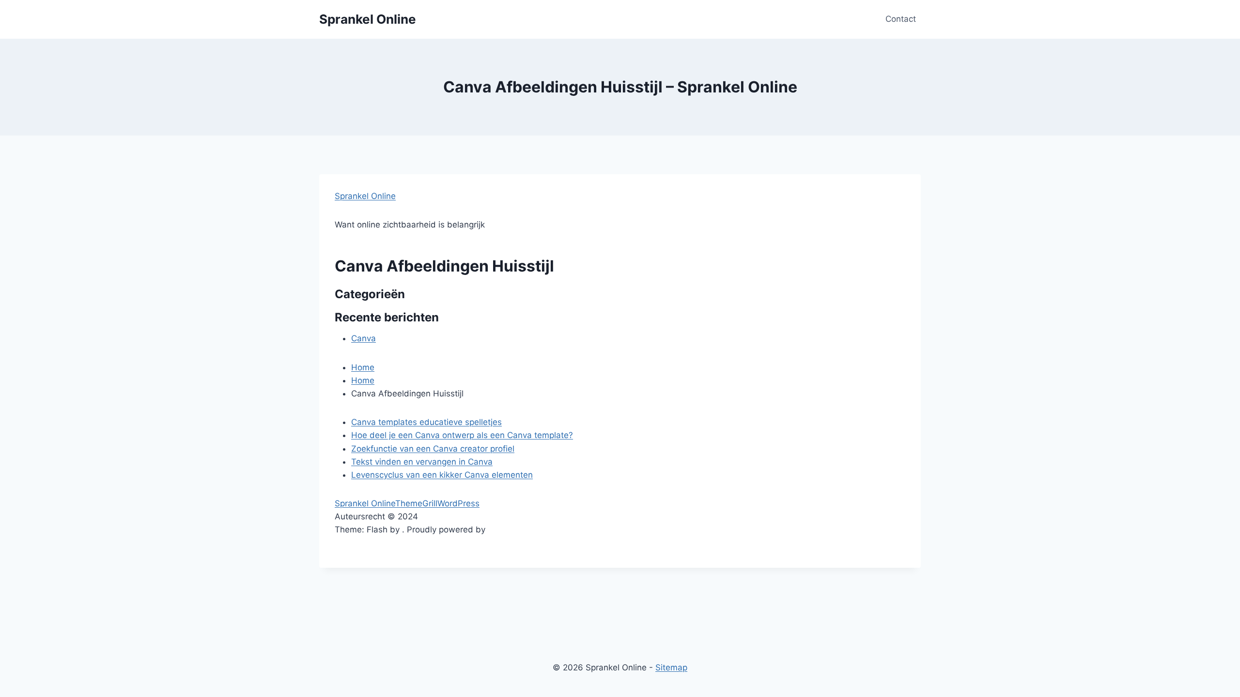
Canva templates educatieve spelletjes (426, 422)
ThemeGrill (416, 503)
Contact (900, 19)
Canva (363, 338)
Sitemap (671, 667)
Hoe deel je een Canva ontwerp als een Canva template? (462, 435)
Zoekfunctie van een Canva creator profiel (432, 449)
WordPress (458, 503)
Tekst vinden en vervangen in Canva (422, 462)
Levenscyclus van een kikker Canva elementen (442, 475)
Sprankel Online (365, 196)
